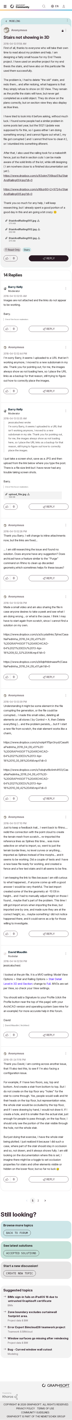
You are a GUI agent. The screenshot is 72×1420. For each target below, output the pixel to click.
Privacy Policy (25, 1408)
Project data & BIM (18, 1320)
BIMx (10, 1305)
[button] (7, 258)
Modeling (13, 1353)
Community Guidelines (35, 1412)
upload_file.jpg (17, 494)
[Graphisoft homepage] (55, 1386)
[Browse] (6, 6)
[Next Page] (45, 1201)
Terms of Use (45, 1408)
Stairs (27, 249)
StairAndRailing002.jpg (23, 229)
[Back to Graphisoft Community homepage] (20, 6)
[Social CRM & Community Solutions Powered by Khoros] (10, 1395)
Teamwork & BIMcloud (20, 1331)
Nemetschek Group (53, 1416)
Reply (50, 258)
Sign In (65, 6)
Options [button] (66, 20)
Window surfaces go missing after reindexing (38, 1338)
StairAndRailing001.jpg (22, 220)
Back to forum (17, 1233)
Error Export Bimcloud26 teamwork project (36, 1327)
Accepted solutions (21, 1253)
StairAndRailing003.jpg (23, 238)
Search (43, 6)
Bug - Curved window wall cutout (30, 1349)
